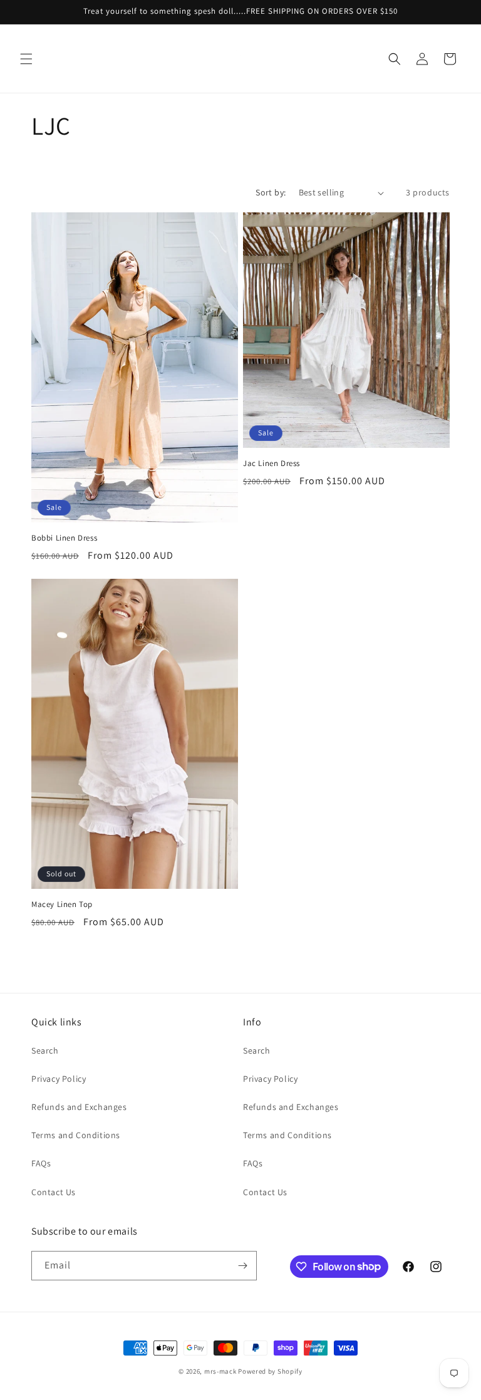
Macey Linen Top (62, 905)
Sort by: (271, 192)
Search (45, 1050)
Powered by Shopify (270, 1371)
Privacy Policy (58, 1078)
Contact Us (53, 1192)
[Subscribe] (242, 1265)
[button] (26, 59)
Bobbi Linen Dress (64, 538)
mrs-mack (220, 1371)
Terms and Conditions (75, 1135)
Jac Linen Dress (271, 464)
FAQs (41, 1163)
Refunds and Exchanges (79, 1106)
